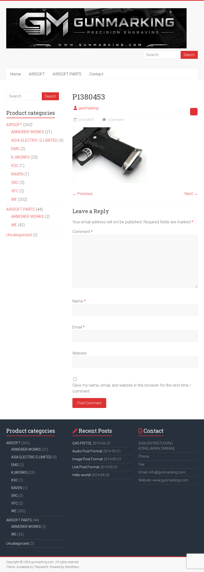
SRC (15, 182)
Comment (82, 231)
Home (15, 74)
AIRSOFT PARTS (67, 74)
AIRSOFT (37, 74)
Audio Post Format (87, 451)
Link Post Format (85, 467)
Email (78, 327)
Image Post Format (87, 459)
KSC (15, 165)
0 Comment (115, 120)
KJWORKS (20, 157)
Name (79, 301)
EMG (15, 148)
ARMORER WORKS (27, 132)
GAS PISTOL (82, 443)
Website (79, 353)
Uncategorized (19, 235)
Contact (96, 74)
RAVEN (17, 174)
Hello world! (81, 475)
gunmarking (88, 108)
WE (14, 199)
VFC (14, 191)
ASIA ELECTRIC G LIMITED (34, 140)
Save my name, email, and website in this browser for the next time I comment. (131, 388)
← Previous (82, 193)
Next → (191, 193)
